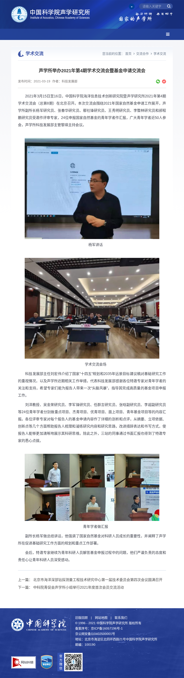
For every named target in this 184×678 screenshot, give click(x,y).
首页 (128, 53)
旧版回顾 (81, 617)
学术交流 (159, 53)
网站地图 (101, 617)
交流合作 (142, 53)
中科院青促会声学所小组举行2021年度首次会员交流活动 (78, 587)
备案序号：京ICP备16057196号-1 (99, 628)
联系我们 (121, 617)
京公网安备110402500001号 (95, 634)
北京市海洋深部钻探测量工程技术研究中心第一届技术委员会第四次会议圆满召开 (97, 580)
